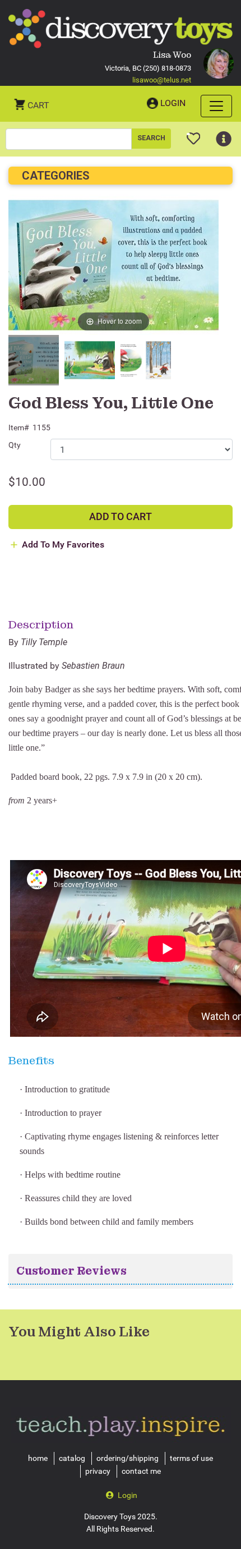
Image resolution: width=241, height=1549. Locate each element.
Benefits (31, 1060)
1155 (41, 427)
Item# (18, 427)
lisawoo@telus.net (161, 80)
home (38, 1458)
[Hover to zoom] (113, 264)
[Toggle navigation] (216, 106)
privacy (97, 1471)
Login (173, 103)
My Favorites (194, 134)
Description (40, 624)
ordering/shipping (127, 1458)
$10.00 (26, 482)
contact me (141, 1471)
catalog (72, 1458)
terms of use (191, 1458)
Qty (14, 444)
